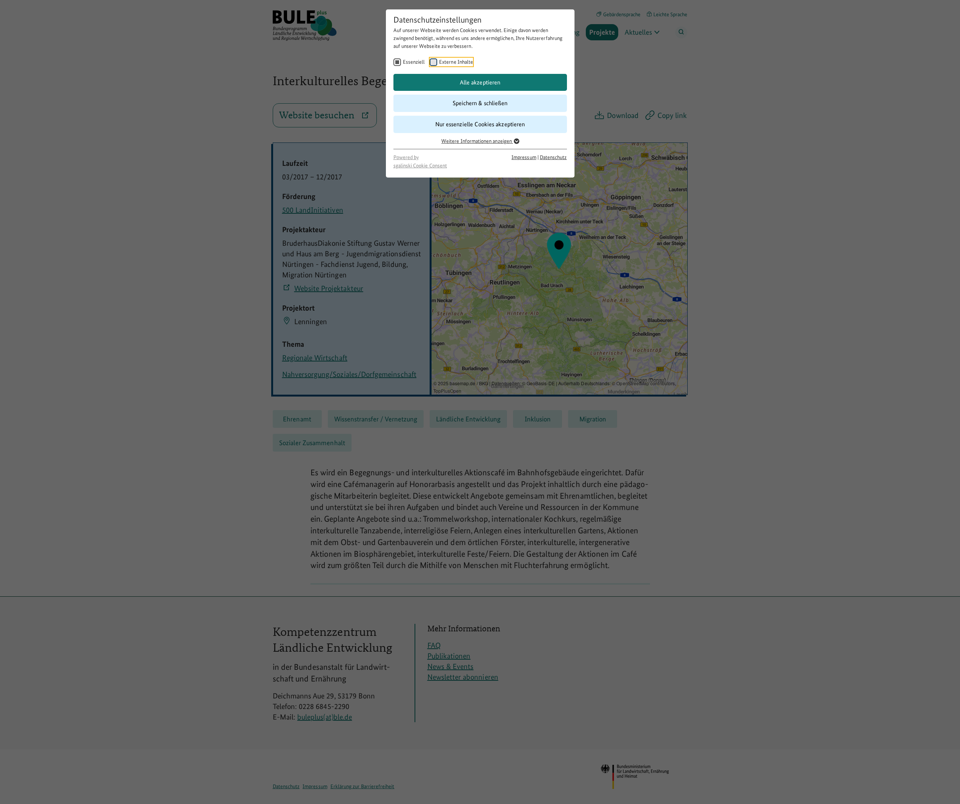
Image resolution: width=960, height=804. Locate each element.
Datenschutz (553, 157)
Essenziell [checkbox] (414, 62)
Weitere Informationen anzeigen (477, 141)
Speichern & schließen (480, 103)
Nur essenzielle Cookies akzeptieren (480, 124)
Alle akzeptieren (480, 82)
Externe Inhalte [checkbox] (456, 62)
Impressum (523, 157)
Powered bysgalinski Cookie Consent (420, 161)
